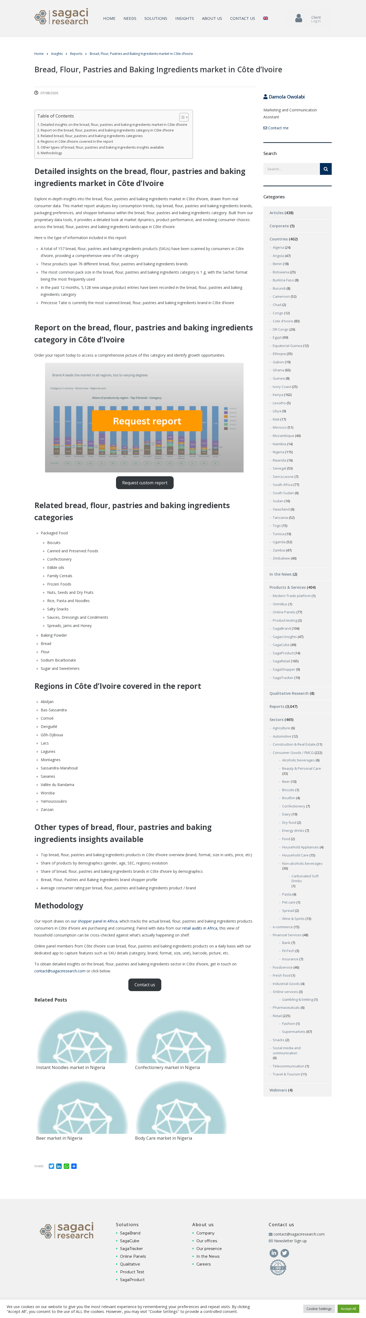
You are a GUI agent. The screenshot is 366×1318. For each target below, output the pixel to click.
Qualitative (130, 1264)
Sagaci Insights (285, 636)
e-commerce (283, 926)
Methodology (51, 153)
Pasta (287, 894)
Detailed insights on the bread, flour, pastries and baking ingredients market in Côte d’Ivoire (114, 124)
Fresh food (281, 975)
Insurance (290, 959)
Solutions (155, 18)
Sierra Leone (283, 476)
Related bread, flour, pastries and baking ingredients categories (92, 136)
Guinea (279, 378)
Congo (278, 313)
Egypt (277, 337)
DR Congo (281, 329)
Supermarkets (293, 1031)
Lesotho (279, 403)
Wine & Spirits (293, 918)
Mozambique (283, 435)
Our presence (209, 1249)
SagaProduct (283, 653)
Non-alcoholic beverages (302, 863)
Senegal (279, 468)
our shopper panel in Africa (94, 921)
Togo (277, 525)
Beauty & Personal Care (301, 768)
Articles (276, 212)
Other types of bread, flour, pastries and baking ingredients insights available (102, 147)
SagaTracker (283, 677)
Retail (277, 1015)
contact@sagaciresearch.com (59, 970)
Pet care (289, 902)
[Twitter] (285, 1252)
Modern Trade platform (292, 595)
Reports (277, 706)
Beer (286, 781)
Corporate (279, 225)
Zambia (279, 550)
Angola (278, 255)
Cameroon (281, 296)
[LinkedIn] (274, 1252)
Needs (130, 18)
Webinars (278, 1090)
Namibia (279, 443)
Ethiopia (279, 353)
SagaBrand (282, 628)
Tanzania (280, 517)
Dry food (289, 822)
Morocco (280, 427)
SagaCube (281, 644)
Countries (279, 238)
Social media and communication (287, 1050)
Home (109, 18)
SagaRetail (281, 661)
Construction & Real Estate (294, 744)
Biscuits (288, 789)
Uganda (279, 541)
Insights (184, 18)
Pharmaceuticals (286, 1007)
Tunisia (279, 533)
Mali (276, 419)
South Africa (283, 484)
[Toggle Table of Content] (181, 117)
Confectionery (293, 806)
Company (205, 1233)
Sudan (278, 501)
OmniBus (280, 604)
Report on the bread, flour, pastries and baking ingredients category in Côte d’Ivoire (107, 130)
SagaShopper (284, 669)
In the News (281, 574)
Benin (277, 263)
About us (212, 18)
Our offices (206, 1241)
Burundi (279, 288)
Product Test (132, 1272)
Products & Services (288, 587)
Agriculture (281, 728)
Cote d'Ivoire (283, 321)
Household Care (295, 855)
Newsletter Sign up (290, 1240)
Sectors (276, 719)
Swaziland (281, 509)
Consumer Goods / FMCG (293, 752)
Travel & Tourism (286, 1074)
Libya (277, 411)
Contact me (278, 127)
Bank (286, 942)
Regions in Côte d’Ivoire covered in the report (77, 141)
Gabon (278, 362)
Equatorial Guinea (287, 345)
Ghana (278, 370)
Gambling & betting (297, 999)
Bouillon (288, 797)
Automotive (282, 736)
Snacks (279, 1039)
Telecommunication (288, 1066)
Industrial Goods (286, 983)
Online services (285, 991)
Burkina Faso (283, 280)
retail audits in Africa (199, 928)
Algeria (278, 247)
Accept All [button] (348, 1308)
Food (286, 838)
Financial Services (287, 934)
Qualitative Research (289, 693)
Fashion (288, 1023)
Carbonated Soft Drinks (305, 878)
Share (39, 1166)
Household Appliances (300, 847)
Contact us (242, 18)
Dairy (286, 814)
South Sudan (283, 492)
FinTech (288, 950)
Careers (203, 1264)
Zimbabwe (281, 558)
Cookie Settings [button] (319, 1308)
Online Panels (284, 612)
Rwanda (279, 460)
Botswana (281, 272)
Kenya (278, 394)
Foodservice (283, 967)
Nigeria (278, 452)
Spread (288, 910)
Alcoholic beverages (298, 760)
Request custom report (144, 483)
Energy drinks (293, 830)
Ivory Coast (282, 386)
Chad (277, 304)
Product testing (285, 620)
